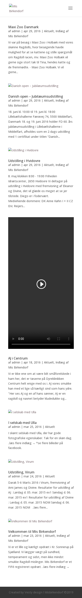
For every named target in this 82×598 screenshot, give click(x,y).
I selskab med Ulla (22, 422)
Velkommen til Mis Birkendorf (32, 531)
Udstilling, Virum (21, 472)
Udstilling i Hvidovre (24, 160)
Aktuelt (49, 31)
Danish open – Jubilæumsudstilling (35, 96)
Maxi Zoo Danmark (23, 27)
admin (16, 31)
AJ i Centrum (18, 358)
